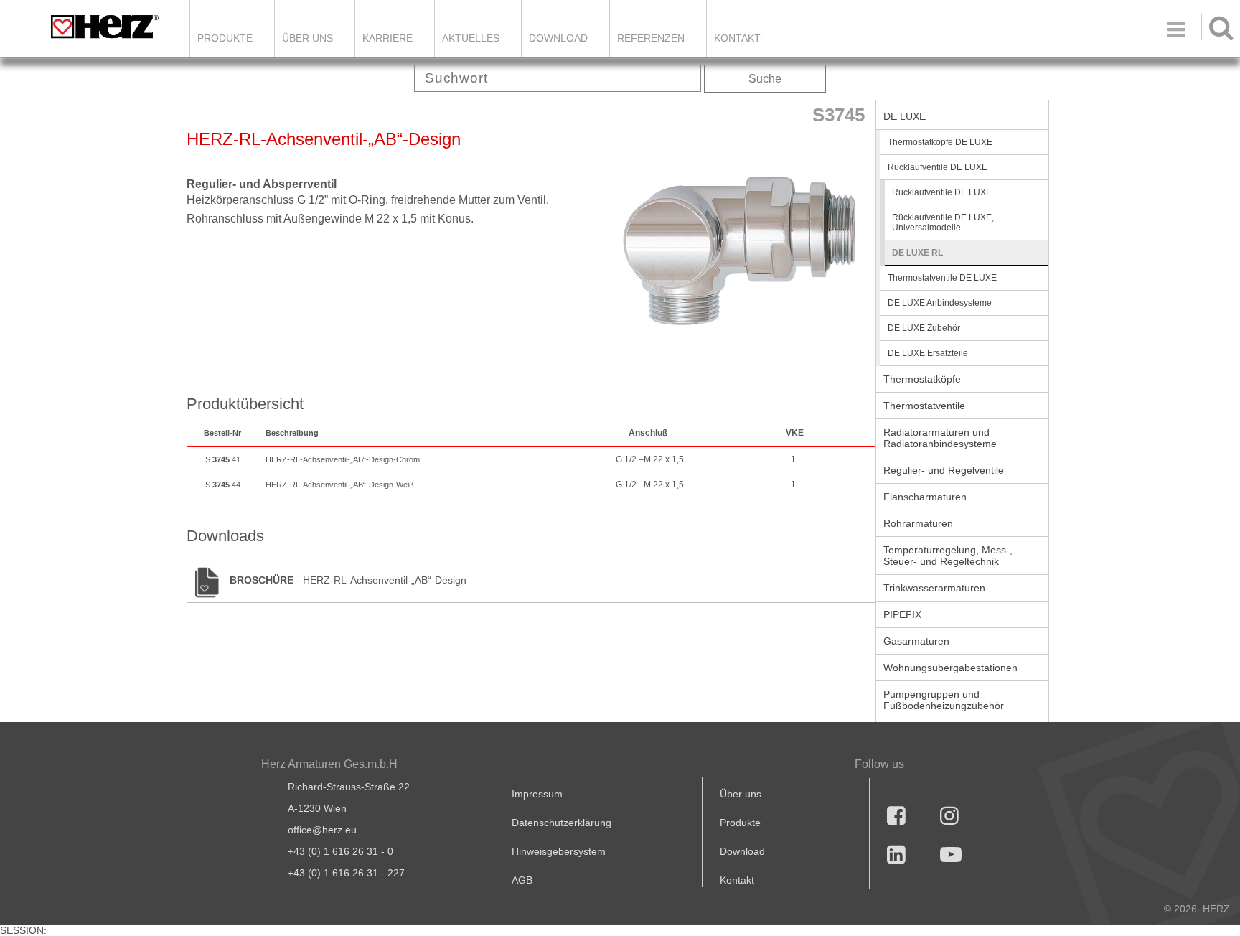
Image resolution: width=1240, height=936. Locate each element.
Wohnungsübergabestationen (950, 667)
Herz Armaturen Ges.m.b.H (329, 764)
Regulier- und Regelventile (943, 470)
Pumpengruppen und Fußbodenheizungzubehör (943, 699)
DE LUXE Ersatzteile (928, 353)
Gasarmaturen (916, 641)
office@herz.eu (322, 830)
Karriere (387, 38)
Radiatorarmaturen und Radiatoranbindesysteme (940, 437)
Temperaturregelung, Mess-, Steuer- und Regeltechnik (948, 555)
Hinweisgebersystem (559, 851)
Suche (764, 78)
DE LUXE (904, 116)
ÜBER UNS (307, 38)
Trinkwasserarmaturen (934, 588)
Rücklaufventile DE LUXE (937, 167)
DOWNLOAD (558, 38)
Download (742, 851)
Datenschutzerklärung (561, 822)
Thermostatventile (924, 405)
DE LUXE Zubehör (924, 328)
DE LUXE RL (917, 253)
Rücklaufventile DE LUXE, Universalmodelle (943, 222)
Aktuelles (470, 38)
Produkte (225, 38)
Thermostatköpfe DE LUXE (940, 142)
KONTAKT (737, 38)
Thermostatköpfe (922, 379)
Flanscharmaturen (925, 496)
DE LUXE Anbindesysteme (940, 303)
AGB (522, 880)
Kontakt (737, 880)
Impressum (537, 794)
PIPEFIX (902, 614)
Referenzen (651, 38)
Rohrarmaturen (918, 523)
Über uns (740, 794)
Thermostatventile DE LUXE (942, 278)
